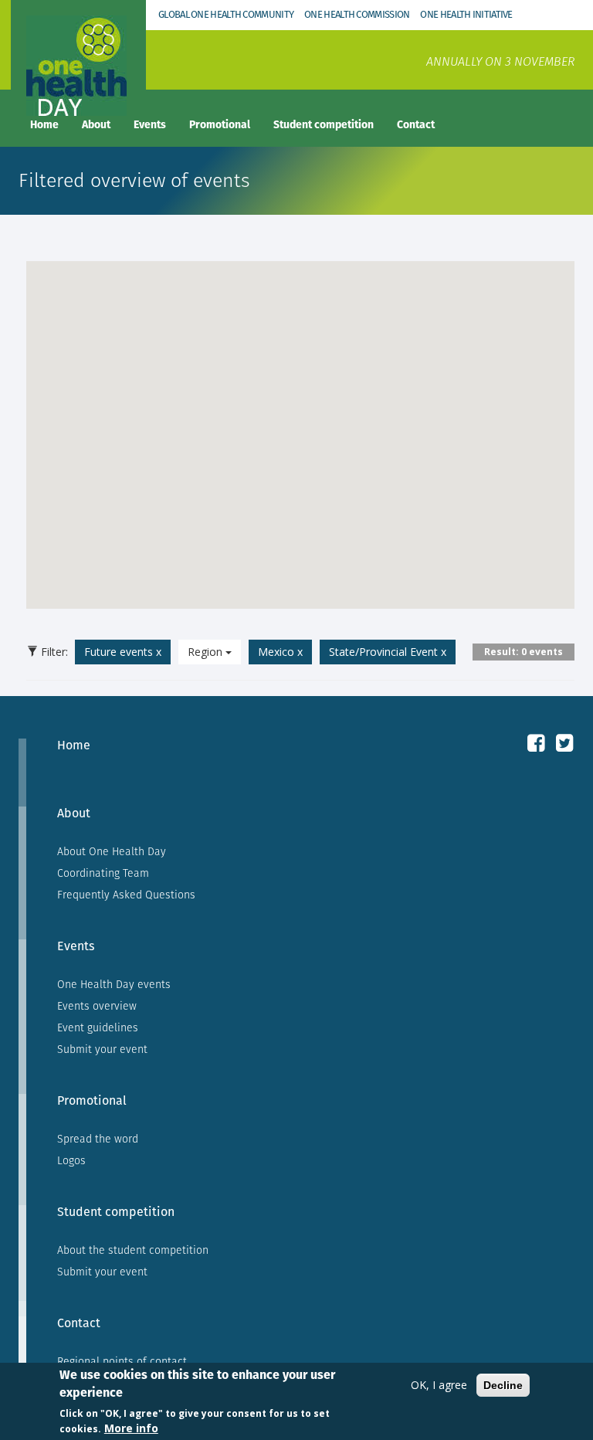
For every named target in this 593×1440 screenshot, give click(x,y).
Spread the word (97, 1138)
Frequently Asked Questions (126, 894)
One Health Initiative (466, 14)
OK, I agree (439, 1384)
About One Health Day (111, 851)
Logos (71, 1160)
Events (150, 124)
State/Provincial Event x (387, 651)
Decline (503, 1385)
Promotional (219, 124)
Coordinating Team (103, 873)
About (96, 124)
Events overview (97, 1006)
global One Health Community (225, 14)
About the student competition (132, 1250)
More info (131, 1428)
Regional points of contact (122, 1361)
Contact (416, 124)
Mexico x (280, 651)
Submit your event (102, 1049)
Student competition (323, 124)
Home (44, 124)
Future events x (122, 651)
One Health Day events (114, 984)
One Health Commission (356, 14)
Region (206, 651)
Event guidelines (97, 1027)
